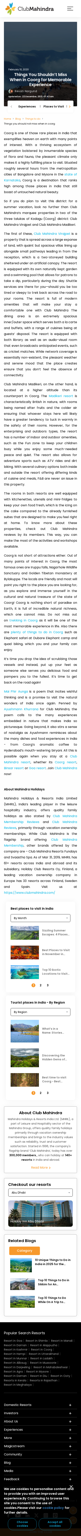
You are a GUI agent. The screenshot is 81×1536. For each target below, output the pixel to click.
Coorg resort (65, 762)
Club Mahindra (66, 768)
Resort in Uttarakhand (44, 1354)
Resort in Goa (13, 1341)
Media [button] (8, 1471)
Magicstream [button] (14, 1446)
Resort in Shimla (37, 1341)
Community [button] (13, 1454)
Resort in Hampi (14, 1354)
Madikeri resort (61, 396)
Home (7, 118)
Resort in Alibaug (15, 1363)
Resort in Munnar (15, 1358)
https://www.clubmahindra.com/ (29, 892)
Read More (40, 1167)
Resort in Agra (13, 1372)
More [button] (8, 1438)
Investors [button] (11, 1413)
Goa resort (37, 768)
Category (24, 1250)
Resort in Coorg (41, 1350)
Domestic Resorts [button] (17, 1405)
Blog (18, 118)
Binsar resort (14, 768)
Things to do (32, 118)
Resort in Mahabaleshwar (51, 1367)
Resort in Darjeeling (17, 1367)
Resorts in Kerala (15, 1380)
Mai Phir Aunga (16, 691)
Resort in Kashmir (16, 1350)
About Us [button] (11, 1421)
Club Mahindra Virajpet (52, 233)
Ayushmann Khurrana (21, 709)
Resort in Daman (15, 1345)
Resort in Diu (38, 1376)
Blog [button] (7, 1462)
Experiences (27, 106)
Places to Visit (53, 106)
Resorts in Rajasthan (43, 1380)
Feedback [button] (11, 1479)
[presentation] (11, 106)
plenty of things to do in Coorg (37, 632)
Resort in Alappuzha (43, 1345)
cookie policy (53, 1508)
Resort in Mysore (37, 1372)
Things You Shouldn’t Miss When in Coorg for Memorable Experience (41, 79)
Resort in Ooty (60, 1376)
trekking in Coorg (23, 620)
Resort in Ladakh (41, 1358)
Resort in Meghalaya (18, 1385)
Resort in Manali (62, 1341)
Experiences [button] (13, 1429)
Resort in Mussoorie (43, 1363)
